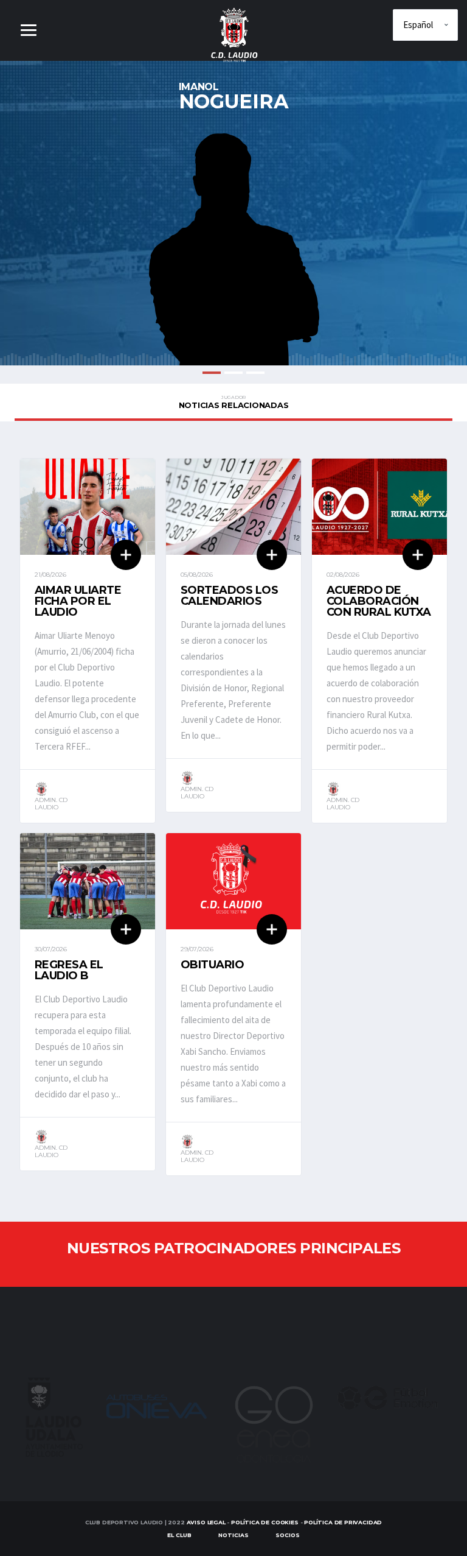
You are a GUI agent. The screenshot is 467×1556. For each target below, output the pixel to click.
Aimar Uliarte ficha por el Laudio (78, 601)
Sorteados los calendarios (229, 595)
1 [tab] (211, 372)
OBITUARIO (212, 964)
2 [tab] (233, 372)
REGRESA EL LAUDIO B (69, 970)
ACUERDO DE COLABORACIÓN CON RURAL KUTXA (379, 601)
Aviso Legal (206, 1522)
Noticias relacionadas (234, 402)
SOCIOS (287, 1535)
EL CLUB (179, 1535)
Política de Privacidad (343, 1522)
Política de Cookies (265, 1522)
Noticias (233, 1535)
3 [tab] (255, 372)
